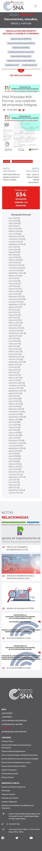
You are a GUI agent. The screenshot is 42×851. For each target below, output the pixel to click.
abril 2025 (13, 255)
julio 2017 (13, 480)
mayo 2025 (13, 252)
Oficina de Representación (10, 774)
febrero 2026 (14, 231)
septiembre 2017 (16, 477)
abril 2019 (13, 430)
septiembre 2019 (16, 417)
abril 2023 (13, 318)
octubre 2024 (15, 270)
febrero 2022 (14, 352)
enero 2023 (14, 325)
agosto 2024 (14, 276)
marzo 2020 (14, 401)
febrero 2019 (14, 435)
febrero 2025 (14, 260)
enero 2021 (13, 380)
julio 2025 (13, 247)
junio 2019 (13, 425)
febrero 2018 (14, 467)
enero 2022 (14, 354)
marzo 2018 (14, 464)
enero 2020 (14, 406)
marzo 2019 (14, 433)
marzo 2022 (14, 349)
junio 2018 (13, 456)
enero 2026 (14, 234)
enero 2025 (14, 263)
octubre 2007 (15, 493)
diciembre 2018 (15, 440)
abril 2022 (13, 346)
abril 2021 (13, 372)
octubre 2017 (14, 474)
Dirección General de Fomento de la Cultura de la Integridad (20, 759)
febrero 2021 (14, 378)
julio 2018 (13, 454)
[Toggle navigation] (36, 6)
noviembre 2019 (15, 412)
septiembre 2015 (16, 490)
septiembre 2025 (16, 244)
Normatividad (6, 791)
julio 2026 (13, 218)
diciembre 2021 (15, 357)
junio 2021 (13, 367)
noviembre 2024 (16, 268)
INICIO (4, 709)
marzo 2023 (14, 320)
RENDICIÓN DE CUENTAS (10, 783)
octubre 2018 (14, 446)
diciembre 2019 (15, 409)
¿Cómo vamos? (7, 717)
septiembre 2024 (16, 273)
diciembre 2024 (15, 265)
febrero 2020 (14, 404)
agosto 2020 (14, 393)
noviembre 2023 (16, 299)
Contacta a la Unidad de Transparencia (13, 787)
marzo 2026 (14, 229)
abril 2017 (13, 488)
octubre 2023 (15, 302)
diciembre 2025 (15, 236)
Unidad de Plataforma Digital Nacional (13, 751)
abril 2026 (13, 226)
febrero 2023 (14, 323)
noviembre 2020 (16, 386)
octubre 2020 (15, 388)
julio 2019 (13, 422)
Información (6, 728)
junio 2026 (13, 221)
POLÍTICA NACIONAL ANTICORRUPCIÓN (14, 721)
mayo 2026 (13, 223)
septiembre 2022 (16, 333)
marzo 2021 (14, 375)
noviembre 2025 (16, 239)
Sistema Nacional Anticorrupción (14, 732)
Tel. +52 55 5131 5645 (13, 824)
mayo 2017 (13, 485)
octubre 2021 (14, 359)
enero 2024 (14, 294)
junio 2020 (13, 399)
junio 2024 (13, 281)
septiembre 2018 (16, 448)
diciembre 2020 (15, 383)
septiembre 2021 (16, 362)
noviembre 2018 (16, 443)
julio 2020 (13, 396)
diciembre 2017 (15, 472)
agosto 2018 (14, 451)
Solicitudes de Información (10, 798)
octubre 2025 (14, 242)
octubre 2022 (15, 331)
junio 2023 (13, 312)
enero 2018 (13, 469)
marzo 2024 (14, 289)
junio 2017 (13, 482)
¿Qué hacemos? (7, 713)
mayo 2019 (13, 427)
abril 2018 (13, 461)
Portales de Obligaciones (9, 802)
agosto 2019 (14, 420)
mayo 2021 (13, 370)
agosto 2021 (14, 365)
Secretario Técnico (7, 741)
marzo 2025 (14, 257)
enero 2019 (13, 438)
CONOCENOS (6, 738)
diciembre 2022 (15, 328)
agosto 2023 (14, 307)
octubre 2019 (14, 414)
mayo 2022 (13, 344)
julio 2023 (13, 310)
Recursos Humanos (8, 777)
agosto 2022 (14, 336)
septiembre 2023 (16, 304)
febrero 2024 (14, 291)
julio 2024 (13, 278)
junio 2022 (13, 341)
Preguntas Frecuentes (8, 794)
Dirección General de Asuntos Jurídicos (14, 766)
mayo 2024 (13, 284)
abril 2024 (13, 286)
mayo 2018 (13, 459)
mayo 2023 (13, 315)
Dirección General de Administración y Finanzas (16, 762)
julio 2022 (13, 338)
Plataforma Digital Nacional (12, 724)
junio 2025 (13, 249)
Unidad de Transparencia (9, 770)
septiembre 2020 (16, 391)
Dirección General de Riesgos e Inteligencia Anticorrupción (20, 755)
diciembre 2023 (15, 297)
